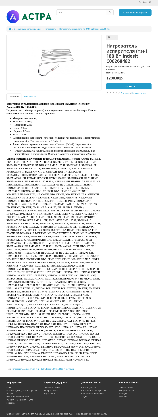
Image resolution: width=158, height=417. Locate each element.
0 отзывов (125, 93)
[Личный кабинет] (145, 2)
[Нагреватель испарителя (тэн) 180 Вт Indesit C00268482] (54, 62)
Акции (84, 396)
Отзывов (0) (30, 96)
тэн (37, 369)
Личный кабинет (126, 387)
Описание (14, 96)
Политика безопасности (17, 396)
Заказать (129, 86)
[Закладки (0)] (150, 2)
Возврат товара (51, 390)
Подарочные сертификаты (93, 390)
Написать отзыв (138, 93)
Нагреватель (50, 29)
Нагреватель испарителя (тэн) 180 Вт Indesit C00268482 (84, 29)
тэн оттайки (69, 369)
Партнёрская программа (92, 393)
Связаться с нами (52, 387)
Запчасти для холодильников (27, 29)
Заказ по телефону (136, 12)
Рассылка (123, 396)
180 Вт (42, 369)
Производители (88, 387)
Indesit (49, 369)
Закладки (123, 393)
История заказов (126, 390)
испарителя (29, 369)
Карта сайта (49, 393)
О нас (9, 387)
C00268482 (58, 369)
